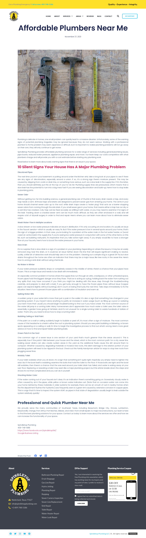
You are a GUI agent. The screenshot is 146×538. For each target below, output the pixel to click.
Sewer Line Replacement (52, 502)
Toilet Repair (47, 509)
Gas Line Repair (48, 482)
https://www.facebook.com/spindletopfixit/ (37, 430)
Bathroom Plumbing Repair (53, 475)
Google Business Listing (28, 433)
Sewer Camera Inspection (52, 498)
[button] (118, 16)
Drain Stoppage (48, 479)
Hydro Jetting (47, 486)
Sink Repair (46, 506)
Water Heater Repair (50, 513)
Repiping (45, 494)
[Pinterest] (29, 534)
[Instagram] (20, 534)
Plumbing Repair (48, 490)
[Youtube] (25, 534)
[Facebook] (11, 534)
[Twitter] (15, 534)
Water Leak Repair (49, 517)
